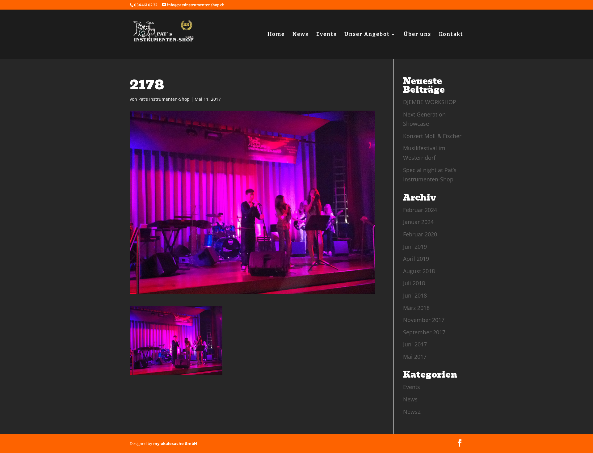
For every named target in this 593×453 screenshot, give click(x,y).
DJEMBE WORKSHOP (429, 102)
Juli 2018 (414, 283)
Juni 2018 (415, 295)
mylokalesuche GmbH (175, 443)
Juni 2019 (415, 246)
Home (276, 34)
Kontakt (451, 34)
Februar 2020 (420, 234)
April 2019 (416, 258)
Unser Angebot (367, 34)
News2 (412, 411)
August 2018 (419, 271)
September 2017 (424, 332)
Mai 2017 (415, 356)
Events (326, 34)
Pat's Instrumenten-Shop (164, 99)
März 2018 (416, 307)
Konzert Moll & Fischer (432, 136)
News (300, 34)
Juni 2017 (415, 344)
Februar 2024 (420, 210)
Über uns (417, 34)
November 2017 (423, 320)
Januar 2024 (418, 222)
